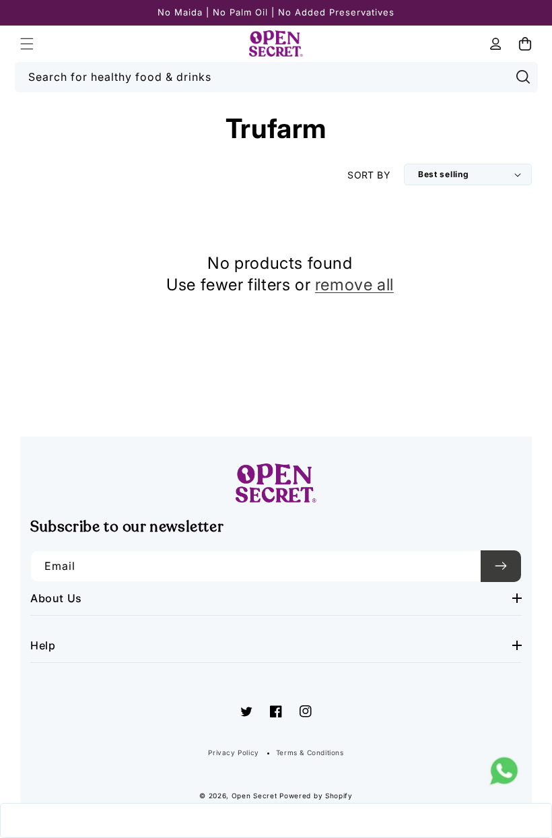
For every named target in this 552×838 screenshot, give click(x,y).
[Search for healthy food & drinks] (523, 77)
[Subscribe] (501, 566)
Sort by (368, 175)
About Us (56, 598)
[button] (27, 44)
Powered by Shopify (316, 796)
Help (42, 645)
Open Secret (254, 796)
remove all (354, 284)
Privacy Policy (233, 752)
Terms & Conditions (310, 752)
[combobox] (276, 77)
